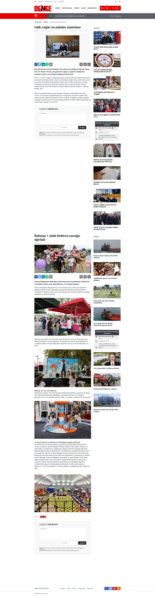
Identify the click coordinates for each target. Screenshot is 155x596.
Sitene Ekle (61, 1)
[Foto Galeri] (120, 1)
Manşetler (40, 1)
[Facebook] (36, 64)
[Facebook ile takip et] (106, 588)
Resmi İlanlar (67, 8)
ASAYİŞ (83, 8)
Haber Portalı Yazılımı (42, 593)
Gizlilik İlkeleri (81, 588)
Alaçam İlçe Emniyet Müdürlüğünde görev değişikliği (69, 16)
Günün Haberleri (48, 1)
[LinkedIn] (43, 64)
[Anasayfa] (35, 1)
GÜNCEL (57, 8)
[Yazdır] (50, 64)
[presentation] (40, 16)
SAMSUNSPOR (92, 8)
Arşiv (55, 1)
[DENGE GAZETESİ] (43, 8)
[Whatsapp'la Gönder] (47, 64)
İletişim (74, 588)
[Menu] (102, 8)
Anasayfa (38, 22)
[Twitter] (39, 64)
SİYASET (46, 22)
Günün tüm (115, 16)
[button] (81, 64)
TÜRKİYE (76, 8)
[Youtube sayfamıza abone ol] (115, 588)
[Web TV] (116, 1)
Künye (68, 588)
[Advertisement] (62, 154)
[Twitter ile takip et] (110, 588)
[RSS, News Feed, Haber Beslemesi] (119, 588)
